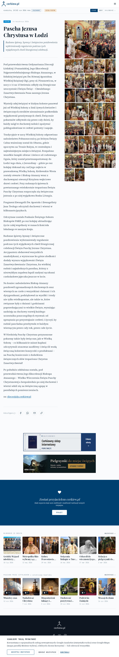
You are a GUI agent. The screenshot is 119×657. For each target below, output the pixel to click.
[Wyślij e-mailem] (34, 413)
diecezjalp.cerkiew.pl (19, 396)
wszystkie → (110, 533)
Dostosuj (64, 652)
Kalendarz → (110, 10)
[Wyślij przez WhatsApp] (27, 413)
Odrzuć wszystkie (47, 652)
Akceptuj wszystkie (20, 652)
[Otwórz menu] (115, 3)
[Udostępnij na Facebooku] (20, 413)
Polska (7, 21)
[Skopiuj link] (41, 413)
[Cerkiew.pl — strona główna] (10, 3)
